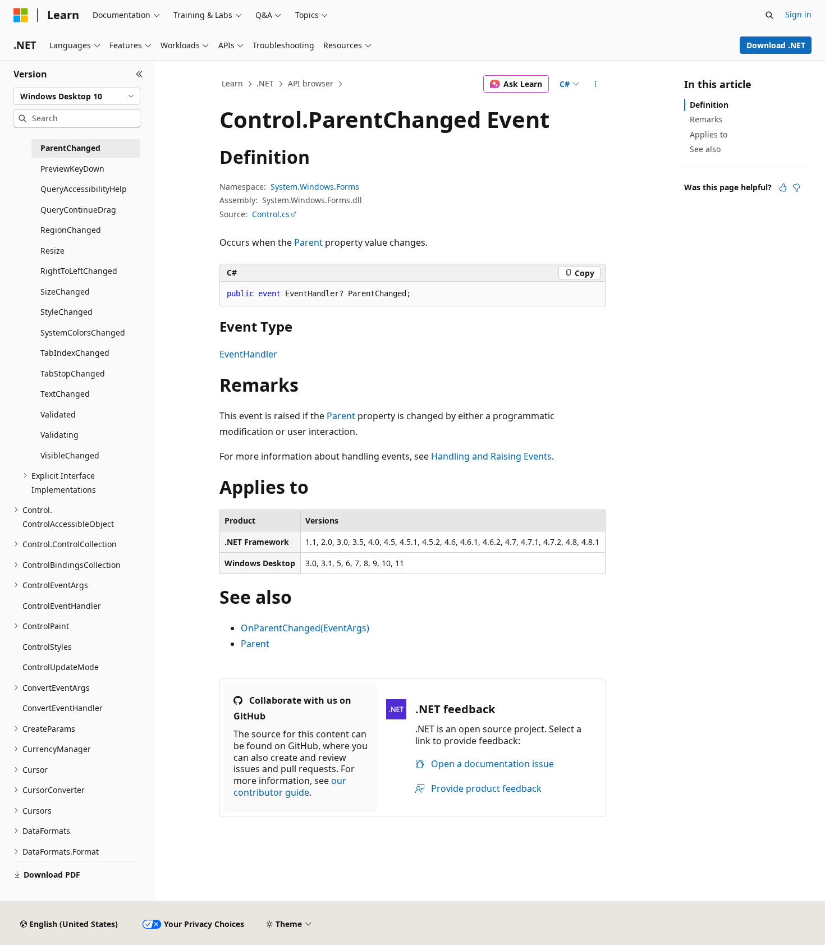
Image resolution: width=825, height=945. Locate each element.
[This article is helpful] (783, 187)
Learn (232, 83)
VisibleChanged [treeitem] (69, 455)
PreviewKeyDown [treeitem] (72, 168)
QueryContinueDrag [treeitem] (78, 209)
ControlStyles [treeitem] (47, 646)
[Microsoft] (20, 15)
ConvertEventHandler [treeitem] (62, 708)
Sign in (798, 14)
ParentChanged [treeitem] (70, 148)
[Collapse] (139, 74)
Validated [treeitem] (58, 414)
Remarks (706, 119)
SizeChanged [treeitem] (65, 291)
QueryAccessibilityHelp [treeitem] (83, 189)
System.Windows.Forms (315, 186)
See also (705, 149)
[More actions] (596, 84)
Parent (308, 242)
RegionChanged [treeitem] (70, 229)
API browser (310, 83)
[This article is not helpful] (796, 187)
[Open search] (769, 15)
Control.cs (271, 214)
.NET (265, 83)
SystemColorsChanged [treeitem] (82, 332)
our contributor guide (289, 786)
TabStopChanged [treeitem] (72, 373)
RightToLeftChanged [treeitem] (78, 270)
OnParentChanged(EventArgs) (305, 628)
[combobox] (76, 96)
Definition (709, 104)
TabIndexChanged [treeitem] (74, 352)
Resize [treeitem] (52, 250)
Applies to (708, 134)
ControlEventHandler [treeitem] (61, 605)
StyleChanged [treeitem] (66, 311)
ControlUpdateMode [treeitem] (60, 667)
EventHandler (248, 354)
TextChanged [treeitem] (65, 393)
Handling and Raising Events (491, 456)
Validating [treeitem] (59, 434)
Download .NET (775, 45)
